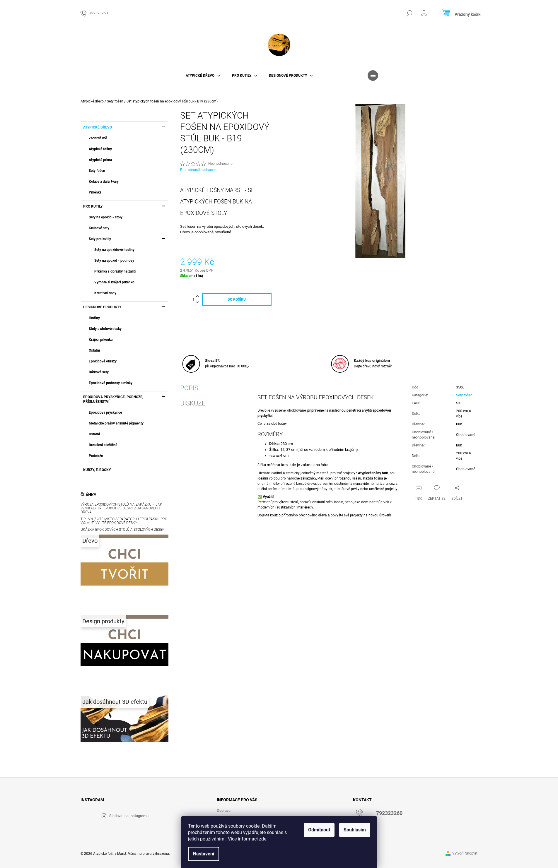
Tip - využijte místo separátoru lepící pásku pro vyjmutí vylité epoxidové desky (124, 521)
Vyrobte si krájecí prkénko (114, 282)
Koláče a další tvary (104, 181)
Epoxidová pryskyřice (105, 412)
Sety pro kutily (100, 239)
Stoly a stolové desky (105, 329)
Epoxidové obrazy (103, 361)
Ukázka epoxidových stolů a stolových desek (123, 530)
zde (262, 839)
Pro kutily (93, 206)
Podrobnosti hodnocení (198, 170)
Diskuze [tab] (193, 403)
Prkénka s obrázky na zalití (115, 271)
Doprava (224, 810)
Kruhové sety (99, 228)
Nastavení (203, 854)
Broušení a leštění (103, 445)
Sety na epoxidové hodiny (114, 250)
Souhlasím (355, 830)
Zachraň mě (98, 138)
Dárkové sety (99, 372)
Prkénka (95, 192)
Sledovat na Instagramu (129, 816)
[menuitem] (203, 75)
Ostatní (94, 350)
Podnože (96, 456)
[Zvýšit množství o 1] (197, 296)
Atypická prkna (100, 160)
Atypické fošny (100, 149)
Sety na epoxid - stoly (105, 217)
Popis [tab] (189, 388)
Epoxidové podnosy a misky (110, 383)
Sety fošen (97, 171)
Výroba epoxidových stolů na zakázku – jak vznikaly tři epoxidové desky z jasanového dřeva (121, 508)
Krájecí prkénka (100, 340)
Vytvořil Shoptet (464, 853)
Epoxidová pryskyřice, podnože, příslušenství (113, 399)
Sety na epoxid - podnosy (114, 260)
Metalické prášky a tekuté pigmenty (116, 423)
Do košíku (237, 299)
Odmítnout (319, 830)
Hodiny (94, 318)
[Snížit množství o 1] (197, 302)
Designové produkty (102, 307)
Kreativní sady (105, 293)
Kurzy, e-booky (97, 470)
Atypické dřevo (97, 127)
